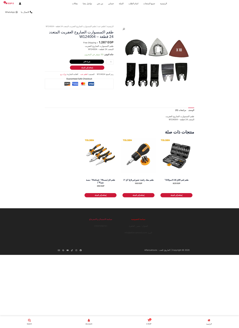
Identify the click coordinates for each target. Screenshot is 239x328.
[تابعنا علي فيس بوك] (81, 250)
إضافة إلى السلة (87, 68)
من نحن (100, 3)
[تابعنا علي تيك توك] (72, 250)
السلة (121, 3)
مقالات (75, 3)
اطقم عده (101, 26)
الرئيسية (163, 3)
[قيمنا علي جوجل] (63, 250)
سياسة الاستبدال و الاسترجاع (100, 219)
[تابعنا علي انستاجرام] (76, 250)
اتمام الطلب (133, 3)
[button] (123, 29)
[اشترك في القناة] (68, 250)
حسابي (111, 3)
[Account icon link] (20, 3)
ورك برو (63, 74)
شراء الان (86, 62)
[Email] (59, 250)
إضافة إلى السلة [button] (176, 195)
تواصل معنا (87, 3)
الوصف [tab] (191, 110)
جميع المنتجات (149, 3)
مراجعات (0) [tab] (180, 110)
